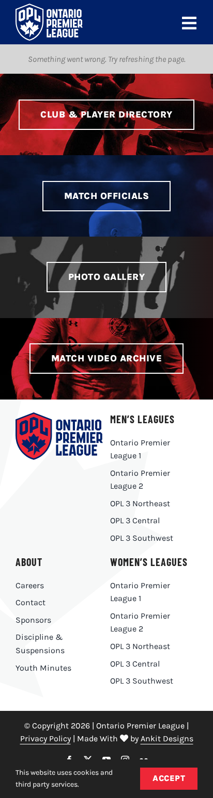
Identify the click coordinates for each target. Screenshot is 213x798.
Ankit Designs (167, 738)
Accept (169, 778)
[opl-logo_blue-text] (59, 416)
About (29, 562)
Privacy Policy (45, 738)
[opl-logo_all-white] (49, 7)
